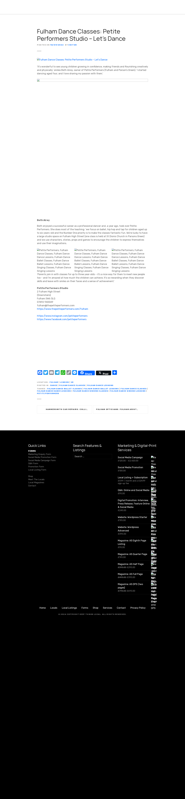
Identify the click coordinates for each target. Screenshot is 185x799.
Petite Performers (48, 393)
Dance (53, 385)
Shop (30, 476)
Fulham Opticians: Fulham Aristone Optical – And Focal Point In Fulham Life (122, 409)
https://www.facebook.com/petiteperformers (61, 319)
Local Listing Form (37, 470)
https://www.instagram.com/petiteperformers (62, 315)
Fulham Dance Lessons (100, 385)
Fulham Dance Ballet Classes (64, 389)
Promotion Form (36, 466)
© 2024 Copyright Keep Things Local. (80, 614)
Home (42, 607)
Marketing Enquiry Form (39, 454)
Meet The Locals (36, 479)
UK (72, 382)
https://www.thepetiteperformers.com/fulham (62, 309)
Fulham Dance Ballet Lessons (101, 389)
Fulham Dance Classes (72, 385)
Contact (32, 486)
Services (107, 607)
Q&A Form (33, 463)
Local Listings (69, 607)
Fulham (54, 382)
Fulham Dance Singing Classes (90, 391)
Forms (85, 607)
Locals (53, 607)
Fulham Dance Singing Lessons (128, 391)
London (64, 382)
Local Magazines (36, 482)
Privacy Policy (138, 607)
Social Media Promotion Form (42, 457)
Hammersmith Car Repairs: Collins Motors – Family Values (69, 409)
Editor (73, 45)
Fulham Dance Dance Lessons (54, 391)
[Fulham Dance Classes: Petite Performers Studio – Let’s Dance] (72, 59)
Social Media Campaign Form (42, 460)
